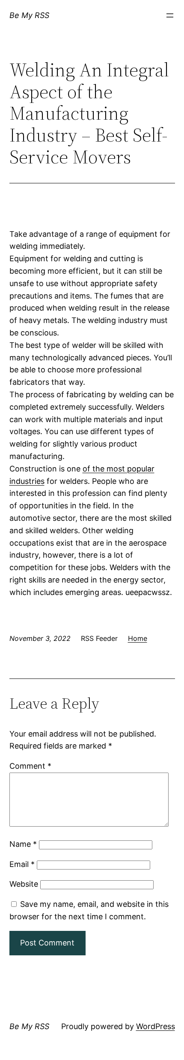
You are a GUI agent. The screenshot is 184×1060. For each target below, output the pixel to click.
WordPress (155, 1026)
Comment (30, 765)
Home (137, 638)
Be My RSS (29, 15)
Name (23, 844)
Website (23, 883)
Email (22, 864)
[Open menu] (170, 15)
